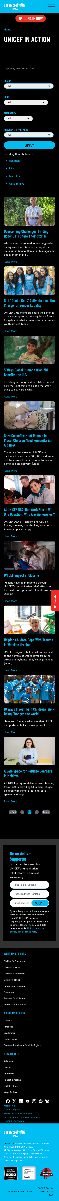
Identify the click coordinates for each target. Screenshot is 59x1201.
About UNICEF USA (15, 1013)
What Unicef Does (15, 954)
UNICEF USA (14, 6)
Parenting (9, 992)
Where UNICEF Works (15, 1004)
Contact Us (9, 1143)
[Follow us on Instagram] (34, 1101)
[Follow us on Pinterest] (40, 1101)
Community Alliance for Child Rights (22, 1045)
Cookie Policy (45, 1188)
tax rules (14, 176)
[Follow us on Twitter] (14, 1101)
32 (29, 812)
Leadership (9, 1033)
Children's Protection (14, 973)
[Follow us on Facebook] (7, 1101)
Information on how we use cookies (22, 1117)
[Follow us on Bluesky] (47, 1101)
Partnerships (10, 1039)
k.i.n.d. (13, 168)
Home (7, 29)
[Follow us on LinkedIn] (21, 1101)
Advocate (8, 1061)
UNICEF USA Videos (14, 1121)
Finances (8, 1026)
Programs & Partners (16, 129)
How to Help (11, 1054)
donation (14, 161)
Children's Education (14, 961)
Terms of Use (45, 1192)
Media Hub (9, 1105)
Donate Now (33, 18)
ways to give (16, 184)
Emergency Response (15, 986)
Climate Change (12, 979)
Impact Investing (12, 1079)
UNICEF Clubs (11, 1086)
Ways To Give (10, 1092)
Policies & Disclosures (21, 1192)
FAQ (51, 1195)
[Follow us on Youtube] (27, 1101)
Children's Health (12, 967)
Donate (7, 1067)
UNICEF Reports (12, 1109)
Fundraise (9, 1073)
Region (7, 80)
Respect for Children (14, 998)
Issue (7, 96)
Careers (8, 1020)
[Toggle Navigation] (51, 6)
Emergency (10, 113)
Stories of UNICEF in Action (18, 1113)
